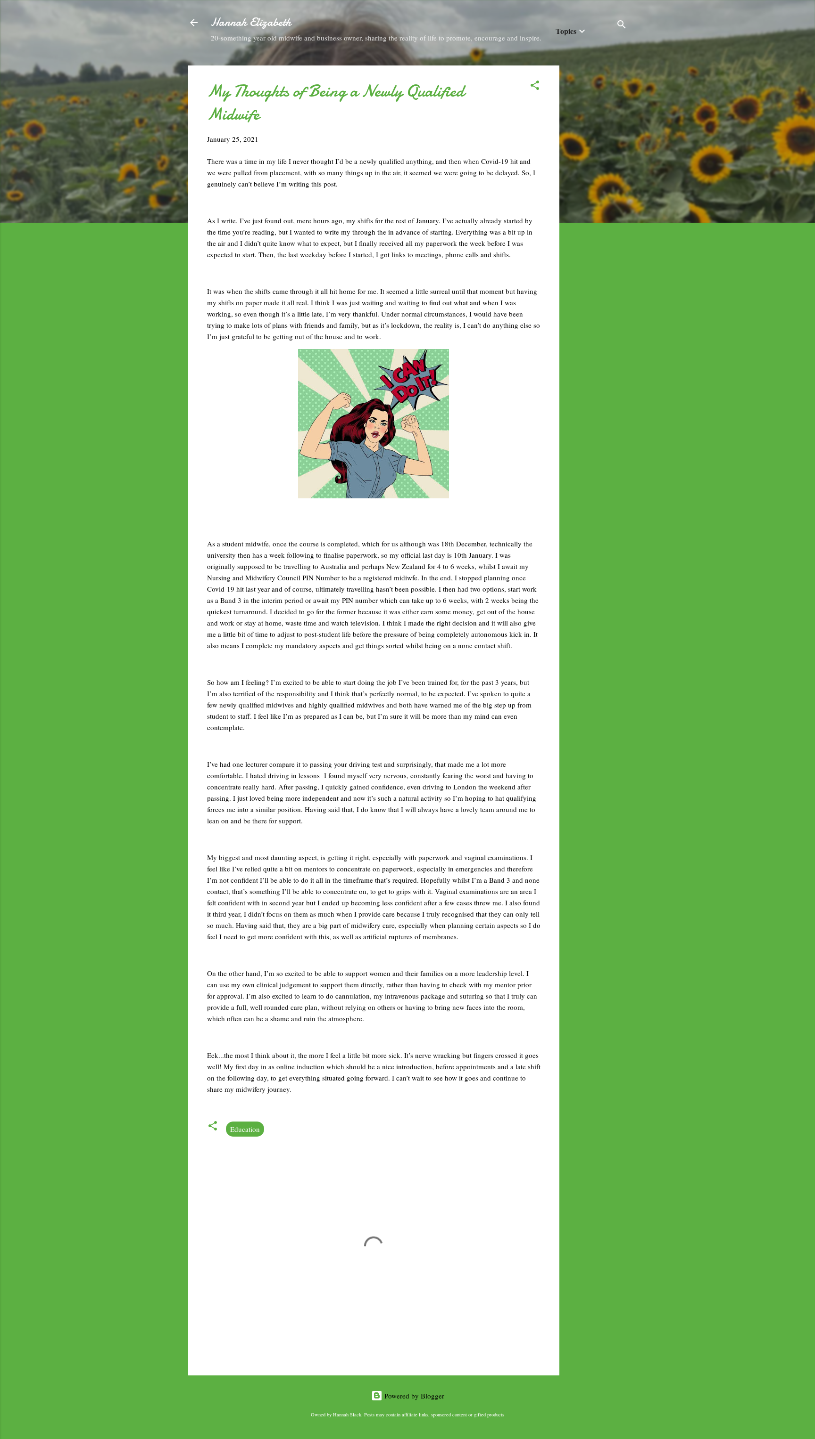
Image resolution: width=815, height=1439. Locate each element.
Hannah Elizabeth (251, 22)
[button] (535, 87)
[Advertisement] (597, 206)
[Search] (621, 25)
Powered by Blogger (413, 1395)
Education (245, 1129)
